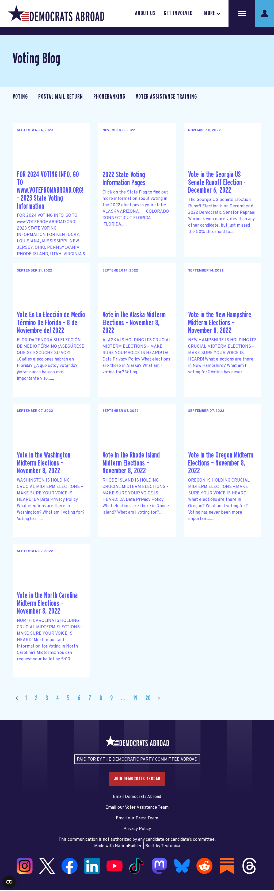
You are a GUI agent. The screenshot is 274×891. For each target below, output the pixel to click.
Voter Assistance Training (166, 97)
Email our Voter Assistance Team (137, 807)
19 (135, 698)
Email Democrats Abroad (137, 797)
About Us (145, 13)
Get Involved (178, 13)
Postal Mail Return (60, 97)
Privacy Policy (137, 829)
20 (148, 698)
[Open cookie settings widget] (9, 881)
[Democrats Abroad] (56, 13)
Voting (20, 97)
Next (158, 698)
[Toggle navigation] (242, 13)
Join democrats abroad (137, 778)
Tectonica (170, 846)
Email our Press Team (137, 818)
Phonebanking (109, 97)
